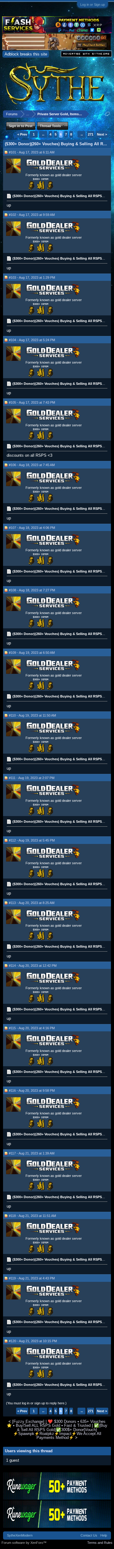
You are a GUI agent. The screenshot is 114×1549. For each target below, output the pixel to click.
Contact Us (89, 1535)
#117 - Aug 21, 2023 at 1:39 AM (31, 1153)
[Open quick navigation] (107, 114)
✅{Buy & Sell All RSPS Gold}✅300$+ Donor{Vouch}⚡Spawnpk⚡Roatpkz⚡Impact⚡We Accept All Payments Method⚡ (60, 1431)
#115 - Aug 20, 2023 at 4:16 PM (32, 1028)
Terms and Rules (99, 1542)
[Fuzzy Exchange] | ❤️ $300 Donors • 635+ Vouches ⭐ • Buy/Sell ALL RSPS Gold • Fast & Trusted (56, 1423)
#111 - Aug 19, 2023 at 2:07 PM (31, 778)
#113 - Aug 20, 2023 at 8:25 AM (31, 903)
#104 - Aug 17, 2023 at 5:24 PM (32, 340)
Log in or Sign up (92, 4)
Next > (102, 134)
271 (90, 134)
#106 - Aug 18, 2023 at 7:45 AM (32, 465)
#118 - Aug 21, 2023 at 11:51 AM (32, 1216)
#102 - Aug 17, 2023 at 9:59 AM (32, 215)
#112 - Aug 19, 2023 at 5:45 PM (32, 840)
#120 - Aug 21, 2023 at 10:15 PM (33, 1341)
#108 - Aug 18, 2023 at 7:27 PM (32, 590)
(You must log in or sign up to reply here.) (36, 1403)
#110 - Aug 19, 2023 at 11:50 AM (32, 715)
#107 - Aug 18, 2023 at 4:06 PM (32, 527)
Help (103, 1535)
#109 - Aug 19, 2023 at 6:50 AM (32, 652)
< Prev (22, 134)
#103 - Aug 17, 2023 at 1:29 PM (32, 277)
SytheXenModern (20, 1535)
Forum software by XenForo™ (24, 1542)
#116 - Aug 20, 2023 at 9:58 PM (32, 1090)
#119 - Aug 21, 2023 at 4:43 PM (32, 1278)
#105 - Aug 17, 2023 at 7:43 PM (32, 402)
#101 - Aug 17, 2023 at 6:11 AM (31, 152)
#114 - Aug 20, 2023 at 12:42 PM (33, 965)
